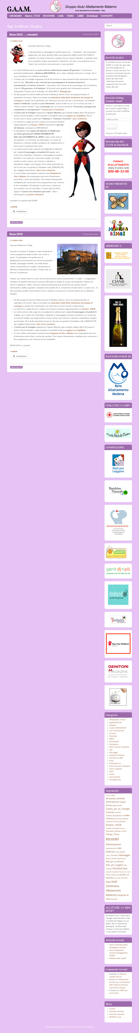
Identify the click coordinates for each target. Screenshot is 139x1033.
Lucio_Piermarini (112, 855)
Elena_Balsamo (120, 822)
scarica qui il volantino (53, 109)
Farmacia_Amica (113, 831)
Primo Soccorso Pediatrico (119, 766)
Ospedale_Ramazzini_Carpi (121, 872)
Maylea (23, 176)
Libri (111, 750)
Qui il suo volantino (46, 170)
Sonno (111, 774)
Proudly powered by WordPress (56, 1027)
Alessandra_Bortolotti (115, 798)
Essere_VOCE (32, 15)
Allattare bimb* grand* (117, 958)
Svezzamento (114, 777)
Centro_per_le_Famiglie (118, 809)
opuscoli (108, 872)
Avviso (109, 805)
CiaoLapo (110, 812)
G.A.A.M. (19, 9)
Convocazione (122, 819)
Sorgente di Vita (57, 333)
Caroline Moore (87, 1027)
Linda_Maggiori (120, 852)
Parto (111, 761)
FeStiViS (124, 831)
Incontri (112, 839)
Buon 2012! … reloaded (23, 34)
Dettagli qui (65, 91)
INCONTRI (49, 15)
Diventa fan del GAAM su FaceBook (117, 143)
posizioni (124, 878)
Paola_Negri (110, 875)
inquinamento (111, 848)
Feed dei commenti (116, 1014)
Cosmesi (112, 733)
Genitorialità (16, 222)
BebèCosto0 (117, 806)
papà (117, 875)
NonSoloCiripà (120, 868)
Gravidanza (113, 744)
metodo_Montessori (118, 859)
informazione (113, 844)
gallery (111, 739)
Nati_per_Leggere (114, 865)
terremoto (113, 899)
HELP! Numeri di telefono (119, 747)
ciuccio (118, 812)
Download (92, 15)
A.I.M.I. (108, 796)
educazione (109, 821)
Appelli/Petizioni (115, 723)
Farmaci (122, 828)
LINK (61, 15)
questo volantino (35, 194)
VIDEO (70, 15)
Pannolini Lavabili (116, 758)
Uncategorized (115, 780)
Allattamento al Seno (117, 720)
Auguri (123, 802)
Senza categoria (115, 769)
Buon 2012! (16, 234)
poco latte (117, 878)
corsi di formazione (116, 731)
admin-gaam (17, 41)
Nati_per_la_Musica (115, 861)
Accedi (112, 1009)
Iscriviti (112, 126)
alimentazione (112, 802)
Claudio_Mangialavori (114, 816)
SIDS (111, 772)
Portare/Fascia (115, 763)
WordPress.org (115, 1017)
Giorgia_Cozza (112, 834)
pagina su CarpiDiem (76, 116)
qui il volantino (80, 119)
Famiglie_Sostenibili (112, 828)
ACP (113, 795)
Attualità (112, 725)
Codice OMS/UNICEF (117, 728)
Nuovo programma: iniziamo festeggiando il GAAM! (118, 953)
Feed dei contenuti (116, 1011)
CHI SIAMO (16, 15)
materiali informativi (117, 755)
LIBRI (80, 15)
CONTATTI (106, 15)
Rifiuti (108, 882)
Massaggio (113, 752)
